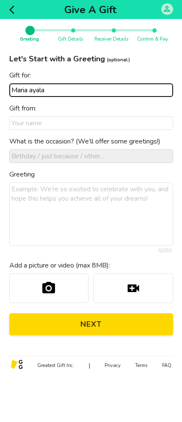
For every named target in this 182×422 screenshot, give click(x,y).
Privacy (113, 365)
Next (91, 324)
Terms (141, 365)
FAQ (166, 365)
